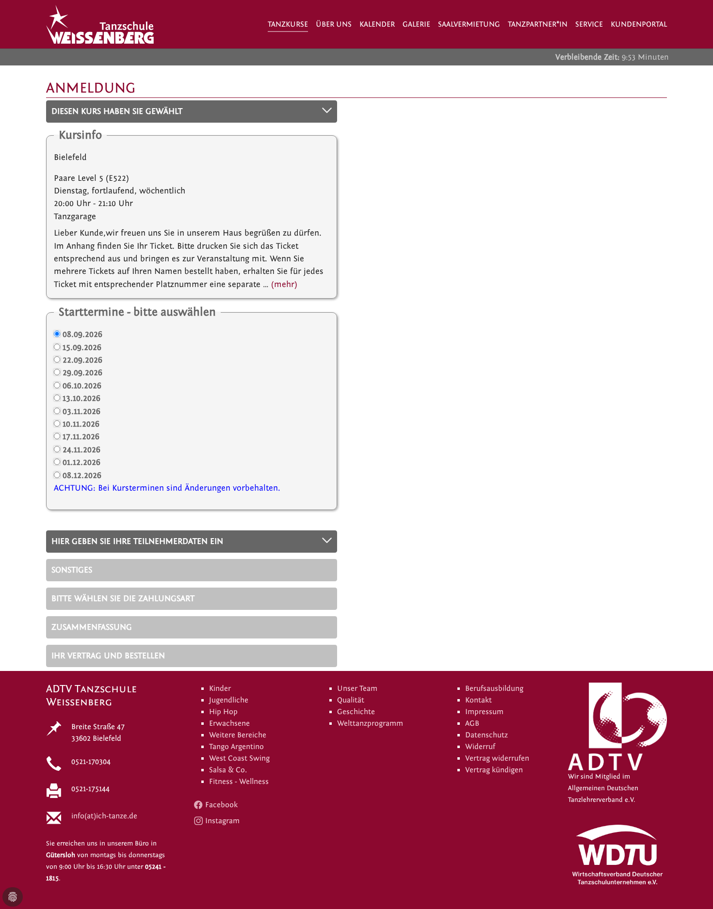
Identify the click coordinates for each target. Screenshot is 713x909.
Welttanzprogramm (370, 723)
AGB (472, 723)
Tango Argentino (236, 746)
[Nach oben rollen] (690, 886)
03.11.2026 (81, 411)
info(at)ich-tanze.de (104, 816)
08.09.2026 (82, 334)
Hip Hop (223, 711)
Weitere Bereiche (237, 735)
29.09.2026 (82, 372)
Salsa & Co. (228, 769)
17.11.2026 (81, 436)
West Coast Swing (239, 758)
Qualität (350, 700)
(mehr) (284, 284)
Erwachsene (229, 723)
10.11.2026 (81, 424)
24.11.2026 (81, 449)
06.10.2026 (82, 385)
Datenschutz (486, 735)
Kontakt (478, 700)
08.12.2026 (82, 475)
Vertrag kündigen (494, 769)
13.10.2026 (81, 398)
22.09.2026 (82, 360)
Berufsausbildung (494, 688)
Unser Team (357, 688)
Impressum (484, 711)
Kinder (220, 688)
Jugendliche (228, 700)
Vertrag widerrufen (497, 758)
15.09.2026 (82, 347)
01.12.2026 (81, 462)
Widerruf (480, 746)
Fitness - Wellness (239, 781)
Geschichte (356, 711)
